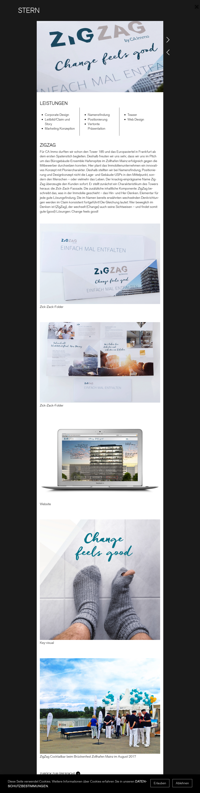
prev (168, 52)
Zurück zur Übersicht (57, 773)
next (168, 40)
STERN (29, 10)
